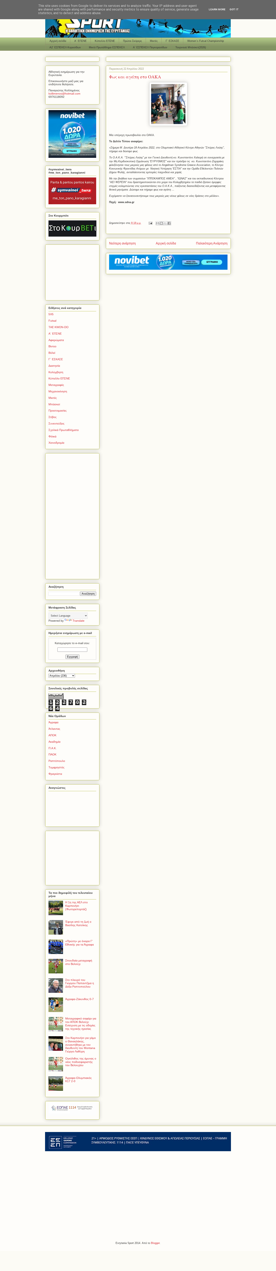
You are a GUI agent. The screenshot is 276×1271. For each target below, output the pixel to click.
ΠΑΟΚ (52, 754)
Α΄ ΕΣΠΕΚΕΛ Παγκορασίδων (150, 47)
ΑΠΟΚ (52, 735)
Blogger (155, 1243)
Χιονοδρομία (56, 442)
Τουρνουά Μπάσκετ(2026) (190, 47)
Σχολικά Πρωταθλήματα (63, 430)
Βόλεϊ (51, 352)
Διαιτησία (54, 365)
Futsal (52, 320)
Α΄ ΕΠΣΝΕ (80, 40)
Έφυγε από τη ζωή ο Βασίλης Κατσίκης (78, 923)
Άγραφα (53, 722)
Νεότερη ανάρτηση (122, 243)
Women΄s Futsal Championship (205, 40)
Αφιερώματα (56, 340)
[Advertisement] (73, 271)
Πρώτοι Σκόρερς (132, 40)
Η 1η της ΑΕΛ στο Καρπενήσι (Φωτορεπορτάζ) (76, 906)
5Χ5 (51, 314)
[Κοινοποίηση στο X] (165, 223)
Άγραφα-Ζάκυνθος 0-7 (79, 999)
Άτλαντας (54, 728)
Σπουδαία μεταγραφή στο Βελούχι (78, 962)
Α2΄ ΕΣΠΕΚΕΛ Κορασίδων (65, 47)
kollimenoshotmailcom (64, 93)
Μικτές (154, 40)
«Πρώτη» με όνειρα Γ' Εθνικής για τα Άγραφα (79, 942)
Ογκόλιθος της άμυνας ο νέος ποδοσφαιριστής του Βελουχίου (80, 1062)
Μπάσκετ (54, 404)
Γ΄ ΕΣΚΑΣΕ (172, 40)
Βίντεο (52, 346)
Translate (78, 620)
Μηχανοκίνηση (57, 391)
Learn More (217, 9)
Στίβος (52, 417)
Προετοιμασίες (57, 410)
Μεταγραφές (56, 384)
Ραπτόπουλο (56, 760)
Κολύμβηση (55, 372)
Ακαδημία (54, 741)
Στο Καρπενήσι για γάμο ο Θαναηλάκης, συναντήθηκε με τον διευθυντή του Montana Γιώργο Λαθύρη (80, 1044)
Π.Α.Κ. (52, 748)
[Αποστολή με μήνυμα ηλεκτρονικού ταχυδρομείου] (158, 223)
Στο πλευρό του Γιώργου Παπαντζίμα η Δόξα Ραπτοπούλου (79, 983)
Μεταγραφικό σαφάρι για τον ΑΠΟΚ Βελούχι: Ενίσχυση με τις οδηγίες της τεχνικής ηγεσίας (80, 1023)
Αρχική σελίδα (58, 40)
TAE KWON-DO (58, 327)
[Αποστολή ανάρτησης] (150, 222)
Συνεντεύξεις (56, 423)
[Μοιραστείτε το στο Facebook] (169, 223)
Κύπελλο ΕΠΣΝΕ (105, 40)
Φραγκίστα (55, 773)
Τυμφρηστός (56, 767)
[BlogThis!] (161, 223)
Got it (234, 9)
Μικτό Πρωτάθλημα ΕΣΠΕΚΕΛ (107, 47)
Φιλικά (52, 436)
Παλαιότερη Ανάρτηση (212, 243)
